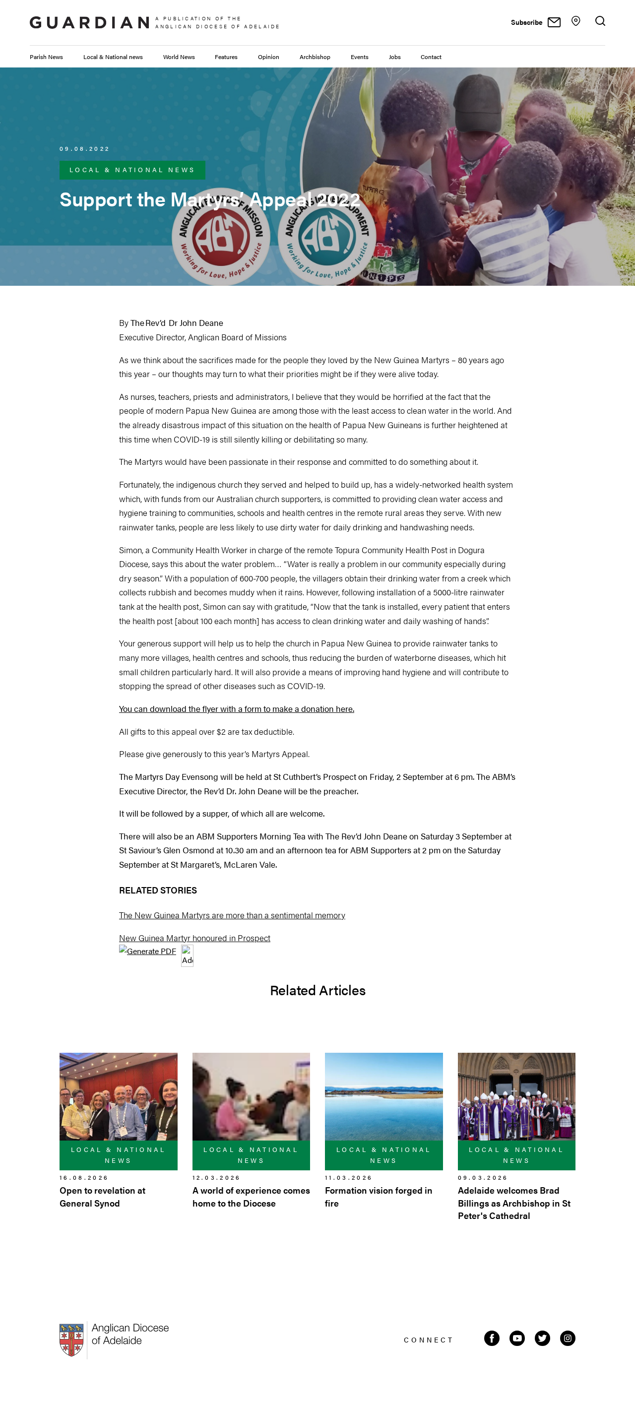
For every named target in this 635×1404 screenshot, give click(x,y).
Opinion (268, 56)
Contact (431, 56)
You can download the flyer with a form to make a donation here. (236, 708)
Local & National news (113, 56)
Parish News (46, 56)
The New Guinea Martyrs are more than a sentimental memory (232, 915)
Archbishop (315, 56)
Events (360, 56)
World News (179, 56)
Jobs (395, 56)
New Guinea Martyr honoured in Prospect (194, 938)
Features (226, 56)
